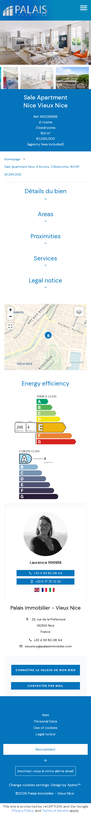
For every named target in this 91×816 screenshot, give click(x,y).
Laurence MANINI (45, 562)
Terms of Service (55, 810)
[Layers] (79, 311)
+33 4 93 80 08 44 (48, 573)
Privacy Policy (23, 810)
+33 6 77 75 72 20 (48, 581)
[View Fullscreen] (10, 326)
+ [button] (10, 310)
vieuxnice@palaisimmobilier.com (48, 646)
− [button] (10, 316)
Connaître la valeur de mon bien (46, 670)
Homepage (12, 159)
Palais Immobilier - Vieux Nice (45, 607)
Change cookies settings (29, 785)
